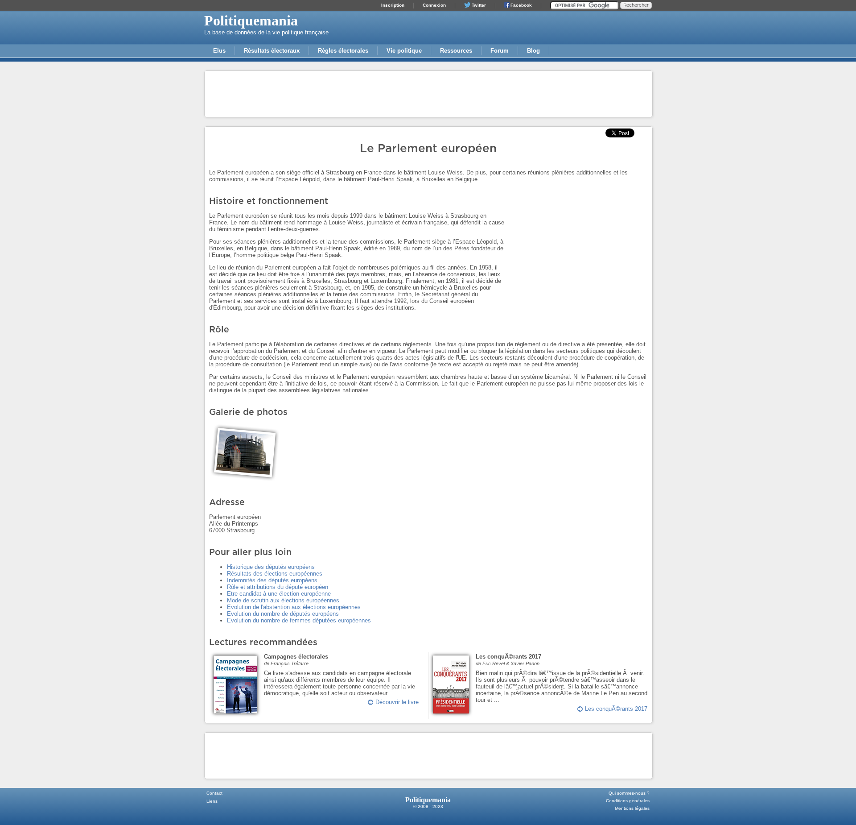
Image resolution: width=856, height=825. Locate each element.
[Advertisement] (428, 93)
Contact (214, 793)
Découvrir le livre (397, 702)
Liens (212, 801)
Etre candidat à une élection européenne (279, 593)
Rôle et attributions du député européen (277, 587)
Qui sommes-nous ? (629, 793)
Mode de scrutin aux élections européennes (283, 600)
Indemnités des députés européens (272, 580)
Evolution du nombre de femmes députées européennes (299, 620)
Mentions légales (632, 808)
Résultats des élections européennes (274, 573)
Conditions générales (628, 800)
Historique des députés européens (271, 567)
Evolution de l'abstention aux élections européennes (294, 607)
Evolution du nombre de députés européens (283, 613)
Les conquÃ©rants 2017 (616, 708)
